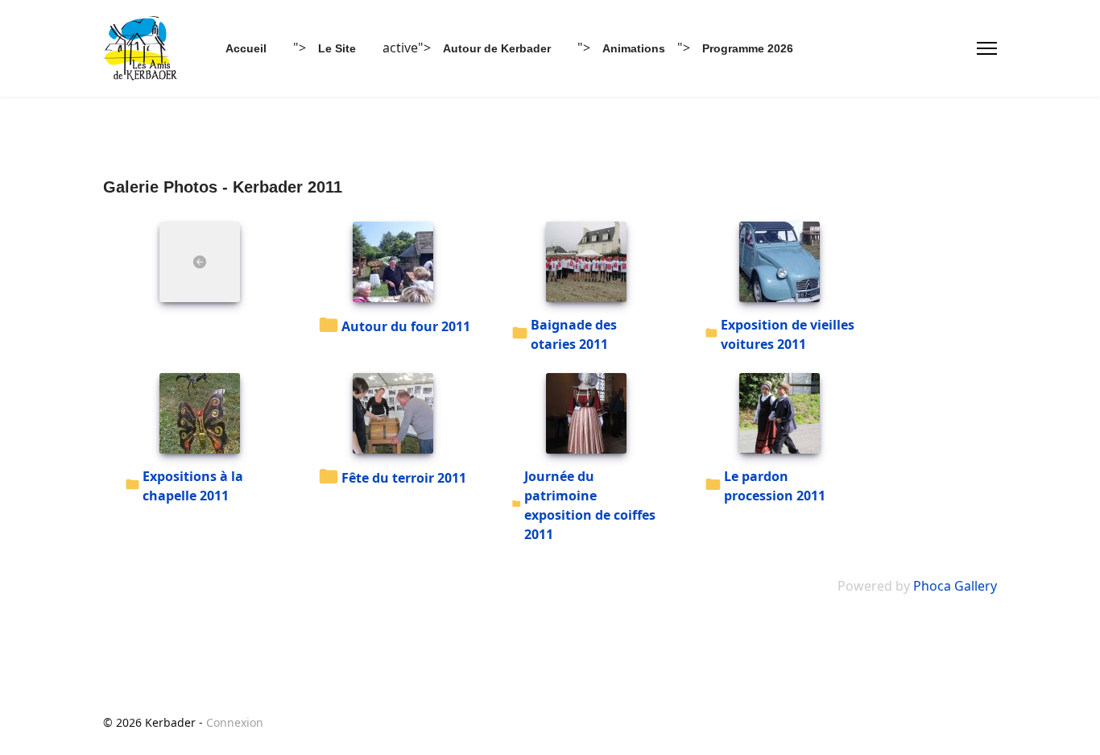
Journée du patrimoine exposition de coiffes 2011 (589, 505)
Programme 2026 (747, 48)
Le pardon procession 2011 (774, 485)
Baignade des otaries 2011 (574, 334)
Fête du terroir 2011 (403, 478)
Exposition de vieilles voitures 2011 (787, 334)
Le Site (337, 48)
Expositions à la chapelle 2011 (193, 485)
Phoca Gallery (955, 586)
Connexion (234, 722)
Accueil (246, 48)
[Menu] (987, 48)
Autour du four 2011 (405, 326)
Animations (633, 48)
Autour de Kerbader (497, 48)
